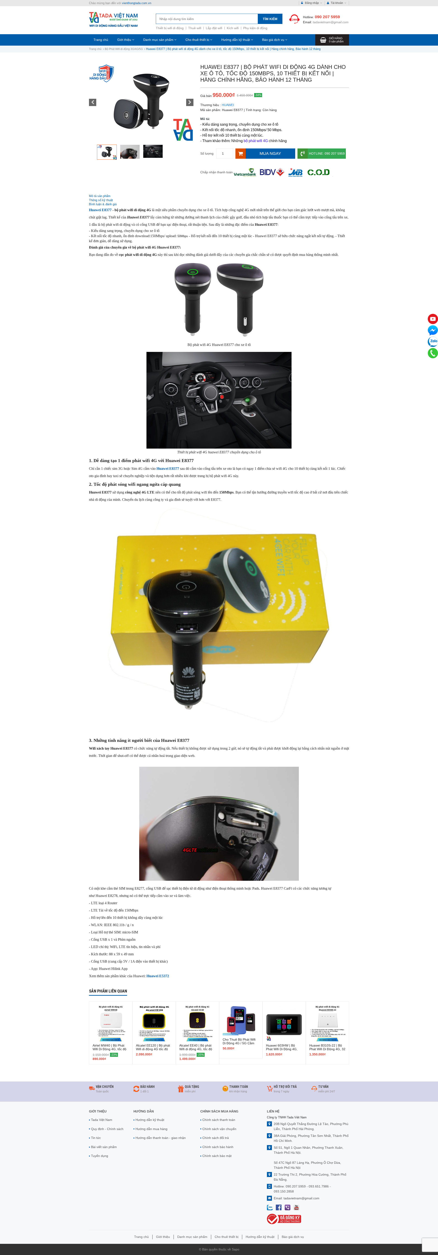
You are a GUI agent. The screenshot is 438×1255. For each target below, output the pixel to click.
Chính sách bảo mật (217, 1156)
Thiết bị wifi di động (170, 28)
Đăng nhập (312, 3)
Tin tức (96, 1138)
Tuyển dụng (99, 1156)
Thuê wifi (194, 28)
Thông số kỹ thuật (101, 200)
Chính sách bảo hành (217, 1147)
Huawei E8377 (100, 210)
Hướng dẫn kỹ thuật (236, 40)
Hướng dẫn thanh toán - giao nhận (161, 1138)
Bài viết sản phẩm (104, 1147)
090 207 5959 (327, 17)
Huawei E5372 (157, 976)
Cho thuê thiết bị (197, 40)
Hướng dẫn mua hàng (151, 1129)
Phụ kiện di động (255, 28)
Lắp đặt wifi (214, 28)
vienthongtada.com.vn (136, 3)
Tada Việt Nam (101, 1120)
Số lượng (207, 153)
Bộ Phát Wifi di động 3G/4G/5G (124, 49)
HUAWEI (228, 105)
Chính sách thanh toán (218, 1120)
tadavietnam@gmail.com (331, 22)
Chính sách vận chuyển (219, 1129)
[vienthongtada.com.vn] (113, 19)
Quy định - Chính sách (107, 1129)
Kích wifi (233, 28)
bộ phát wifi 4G (256, 141)
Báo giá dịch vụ (273, 40)
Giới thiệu (124, 40)
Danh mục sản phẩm (158, 40)
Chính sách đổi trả (215, 1138)
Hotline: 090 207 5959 (327, 153)
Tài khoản (337, 3)
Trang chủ (101, 40)
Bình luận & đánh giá (103, 204)
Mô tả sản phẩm (99, 196)
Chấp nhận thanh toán (216, 172)
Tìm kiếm (270, 19)
